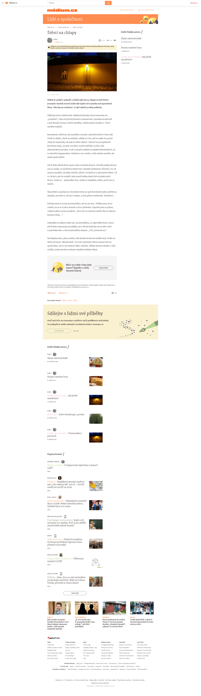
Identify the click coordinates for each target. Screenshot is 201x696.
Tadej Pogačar (69, 653)
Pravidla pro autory (124, 680)
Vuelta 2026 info (70, 645)
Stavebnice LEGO (84, 669)
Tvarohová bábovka (107, 653)
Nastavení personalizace (100, 683)
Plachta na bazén (80, 666)
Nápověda (93, 680)
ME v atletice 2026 (88, 653)
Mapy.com (79, 663)
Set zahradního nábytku (117, 666)
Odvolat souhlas (138, 680)
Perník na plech (106, 658)
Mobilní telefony (72, 669)
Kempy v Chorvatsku (125, 645)
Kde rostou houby (101, 663)
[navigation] (2, 3)
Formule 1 (86, 655)
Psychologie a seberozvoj (59, 520)
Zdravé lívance (105, 650)
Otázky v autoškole (143, 655)
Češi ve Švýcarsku (124, 653)
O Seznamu (68, 680)
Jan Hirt (67, 650)
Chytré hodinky (131, 669)
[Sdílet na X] (116, 293)
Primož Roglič (69, 655)
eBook (103, 40)
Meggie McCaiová (54, 516)
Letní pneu (106, 669)
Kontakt (101, 680)
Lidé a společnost (55, 501)
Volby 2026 (50, 645)
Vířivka (138, 666)
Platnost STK (141, 658)
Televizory (122, 669)
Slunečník (98, 666)
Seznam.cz (194, 3)
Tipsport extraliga (88, 650)
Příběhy (51, 577)
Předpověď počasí (89, 663)
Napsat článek (103, 268)
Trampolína (90, 666)
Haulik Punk (52, 573)
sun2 (56, 39)
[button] (82, 71)
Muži (70, 300)
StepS (49, 536)
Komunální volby (52, 658)
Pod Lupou (51, 497)
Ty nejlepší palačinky (107, 645)
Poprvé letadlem (124, 647)
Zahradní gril (130, 666)
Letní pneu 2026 (142, 645)
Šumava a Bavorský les (126, 650)
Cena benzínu (113, 663)
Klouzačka (106, 666)
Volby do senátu (52, 655)
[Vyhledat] (108, 3)
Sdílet (110, 40)
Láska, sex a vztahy (130, 57)
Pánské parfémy (142, 669)
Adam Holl (51, 478)
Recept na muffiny (107, 647)
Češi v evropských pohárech (127, 663)
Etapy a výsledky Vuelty (72, 647)
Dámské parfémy (96, 669)
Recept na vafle (106, 655)
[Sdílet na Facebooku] (113, 293)
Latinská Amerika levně (126, 655)
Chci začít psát (147, 10)
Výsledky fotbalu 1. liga (90, 647)
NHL (84, 658)
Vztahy (64, 300)
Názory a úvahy (54, 465)
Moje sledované (126, 10)
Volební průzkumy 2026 (54, 647)
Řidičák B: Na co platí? (144, 653)
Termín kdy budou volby (54, 653)
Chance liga (87, 645)
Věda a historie (54, 539)
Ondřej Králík (53, 461)
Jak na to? (76, 331)
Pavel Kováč (52, 555)
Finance (51, 482)
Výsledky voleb (51, 650)
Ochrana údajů (110, 680)
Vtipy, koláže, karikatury (59, 558)
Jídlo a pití (52, 414)
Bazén (72, 666)
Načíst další (75, 593)
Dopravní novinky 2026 (144, 650)
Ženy (75, 300)
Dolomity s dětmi (124, 658)
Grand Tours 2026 (70, 658)
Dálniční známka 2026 (144, 647)
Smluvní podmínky (81, 680)
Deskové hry (114, 669)
